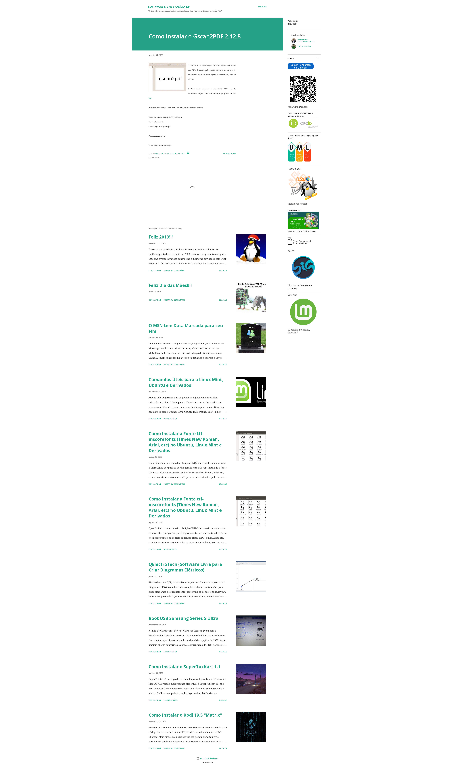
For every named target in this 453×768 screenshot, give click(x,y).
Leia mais (223, 270)
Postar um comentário (174, 270)
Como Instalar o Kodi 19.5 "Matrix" (185, 715)
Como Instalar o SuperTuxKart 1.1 (184, 667)
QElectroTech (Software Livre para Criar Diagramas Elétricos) (185, 567)
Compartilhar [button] (229, 153)
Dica (172, 153)
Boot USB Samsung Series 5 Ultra (183, 618)
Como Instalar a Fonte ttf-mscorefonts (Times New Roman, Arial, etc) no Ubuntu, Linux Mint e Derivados (185, 442)
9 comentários (170, 419)
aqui (150, 98)
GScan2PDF (179, 153)
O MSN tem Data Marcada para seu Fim (186, 328)
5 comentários (170, 652)
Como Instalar (162, 153)
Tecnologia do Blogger (209, 758)
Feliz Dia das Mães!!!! (170, 285)
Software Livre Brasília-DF (169, 6)
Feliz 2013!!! (161, 237)
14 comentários (171, 700)
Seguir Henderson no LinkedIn (301, 66)
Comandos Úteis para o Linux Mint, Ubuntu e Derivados (186, 382)
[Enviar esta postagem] (188, 153)
